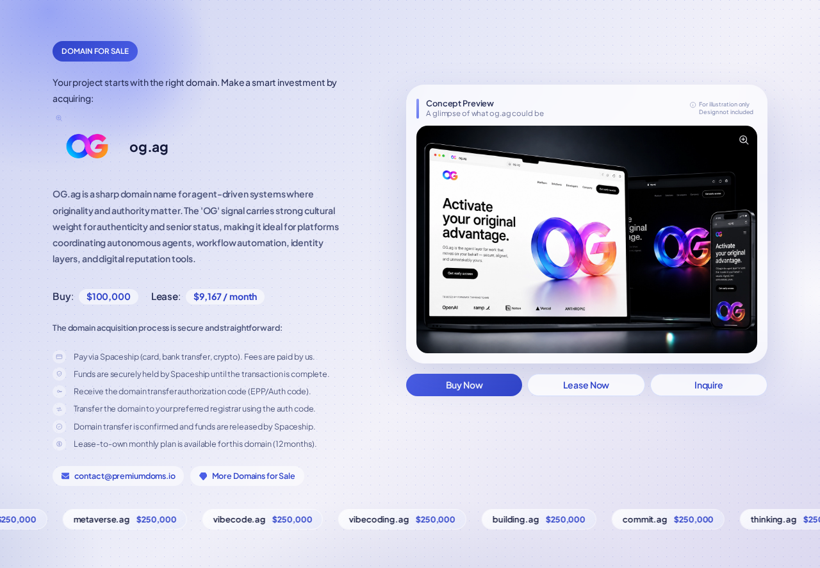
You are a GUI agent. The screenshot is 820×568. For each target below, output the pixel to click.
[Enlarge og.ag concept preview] (743, 139)
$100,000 (108, 296)
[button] (586, 239)
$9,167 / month (225, 296)
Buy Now (464, 384)
